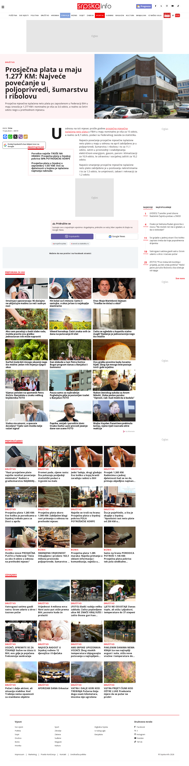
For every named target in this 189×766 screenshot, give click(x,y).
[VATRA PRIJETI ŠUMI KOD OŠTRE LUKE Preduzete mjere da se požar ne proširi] (120, 672)
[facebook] (156, 6)
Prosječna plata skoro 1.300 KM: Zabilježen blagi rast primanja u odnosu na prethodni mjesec (53, 517)
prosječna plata (60, 243)
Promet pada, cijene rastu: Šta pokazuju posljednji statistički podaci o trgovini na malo (53, 476)
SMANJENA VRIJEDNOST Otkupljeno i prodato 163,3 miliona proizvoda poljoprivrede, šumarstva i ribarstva (53, 557)
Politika (35, 15)
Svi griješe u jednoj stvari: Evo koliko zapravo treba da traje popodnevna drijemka (167, 240)
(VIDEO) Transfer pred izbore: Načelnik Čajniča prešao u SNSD (165, 215)
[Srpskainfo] (94, 6)
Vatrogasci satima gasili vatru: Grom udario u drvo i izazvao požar (21, 609)
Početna (13, 15)
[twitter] (161, 6)
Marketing (32, 754)
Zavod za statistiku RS (80, 243)
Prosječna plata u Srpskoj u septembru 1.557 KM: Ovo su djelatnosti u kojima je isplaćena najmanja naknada (50, 167)
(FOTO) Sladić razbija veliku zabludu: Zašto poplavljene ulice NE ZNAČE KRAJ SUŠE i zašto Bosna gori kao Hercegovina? (86, 611)
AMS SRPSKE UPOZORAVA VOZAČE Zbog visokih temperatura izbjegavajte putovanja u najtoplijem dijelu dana (86, 652)
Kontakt (63, 754)
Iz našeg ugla (154, 15)
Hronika (55, 15)
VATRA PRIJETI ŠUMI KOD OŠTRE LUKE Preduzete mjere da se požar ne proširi (118, 692)
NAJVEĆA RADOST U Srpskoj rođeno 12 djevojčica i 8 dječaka (50, 650)
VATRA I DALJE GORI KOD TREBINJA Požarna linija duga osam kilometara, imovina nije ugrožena (85, 692)
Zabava (90, 15)
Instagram (141, 734)
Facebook (141, 727)
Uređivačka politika (78, 754)
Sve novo (180, 278)
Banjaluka (141, 15)
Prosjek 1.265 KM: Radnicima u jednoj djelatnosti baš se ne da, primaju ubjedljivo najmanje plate (120, 476)
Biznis (74, 15)
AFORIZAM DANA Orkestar (53, 688)
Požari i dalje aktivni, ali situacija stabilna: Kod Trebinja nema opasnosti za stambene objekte (19, 692)
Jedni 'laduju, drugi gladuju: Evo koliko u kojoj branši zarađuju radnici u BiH (86, 475)
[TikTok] (178, 6)
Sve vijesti (24, 15)
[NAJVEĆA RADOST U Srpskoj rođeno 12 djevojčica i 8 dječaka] (54, 631)
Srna (10, 128)
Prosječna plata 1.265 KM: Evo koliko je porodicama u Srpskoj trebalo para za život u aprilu (20, 517)
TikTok (139, 742)
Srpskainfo (74, 236)
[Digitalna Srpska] (166, 15)
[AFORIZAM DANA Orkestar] (54, 672)
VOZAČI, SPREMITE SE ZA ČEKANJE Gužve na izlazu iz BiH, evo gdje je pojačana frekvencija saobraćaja (20, 652)
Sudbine (109, 15)
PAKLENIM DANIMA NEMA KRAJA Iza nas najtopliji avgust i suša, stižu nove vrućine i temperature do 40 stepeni (119, 652)
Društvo (45, 15)
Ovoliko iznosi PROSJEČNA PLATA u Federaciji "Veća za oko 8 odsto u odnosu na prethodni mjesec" (20, 557)
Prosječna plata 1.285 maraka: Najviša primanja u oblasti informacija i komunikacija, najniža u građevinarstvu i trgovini (86, 557)
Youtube (140, 738)
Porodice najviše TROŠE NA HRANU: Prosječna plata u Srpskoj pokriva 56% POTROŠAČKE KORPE (50, 156)
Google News (118, 236)
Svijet (82, 15)
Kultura (130, 15)
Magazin (119, 15)
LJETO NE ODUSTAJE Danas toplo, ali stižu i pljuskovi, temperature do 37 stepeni (119, 609)
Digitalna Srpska (101, 727)
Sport (57, 727)
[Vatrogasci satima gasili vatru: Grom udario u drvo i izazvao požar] (21, 590)
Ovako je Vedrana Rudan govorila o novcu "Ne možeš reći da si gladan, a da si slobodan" (167, 227)
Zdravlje (65, 15)
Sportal (100, 15)
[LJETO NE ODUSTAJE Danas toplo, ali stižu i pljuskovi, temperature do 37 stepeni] (120, 590)
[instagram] (167, 6)
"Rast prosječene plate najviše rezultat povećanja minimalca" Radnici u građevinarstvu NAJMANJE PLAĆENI (20, 476)
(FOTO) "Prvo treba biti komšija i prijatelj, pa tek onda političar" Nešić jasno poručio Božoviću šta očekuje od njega (167, 266)
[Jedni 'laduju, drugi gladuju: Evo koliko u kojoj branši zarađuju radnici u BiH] (87, 456)
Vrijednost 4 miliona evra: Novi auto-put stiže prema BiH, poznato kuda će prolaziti (53, 611)
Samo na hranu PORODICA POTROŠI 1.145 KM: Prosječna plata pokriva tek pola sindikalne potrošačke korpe (119, 557)
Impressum (19, 754)
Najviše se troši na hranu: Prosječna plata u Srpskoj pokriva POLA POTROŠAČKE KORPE (85, 517)
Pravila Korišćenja (48, 754)
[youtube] (172, 6)
